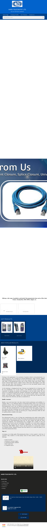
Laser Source (19, 335)
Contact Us (31, 14)
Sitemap (3, 488)
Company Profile (15, 14)
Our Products (24, 14)
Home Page (5, 14)
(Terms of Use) (26, 524)
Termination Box (25, 311)
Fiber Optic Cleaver (4, 358)
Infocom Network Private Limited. (22, 525)
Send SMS (24, 517)
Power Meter (6, 335)
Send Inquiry (24, 514)
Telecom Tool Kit (5, 372)
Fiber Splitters (21, 358)
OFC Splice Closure (9, 311)
